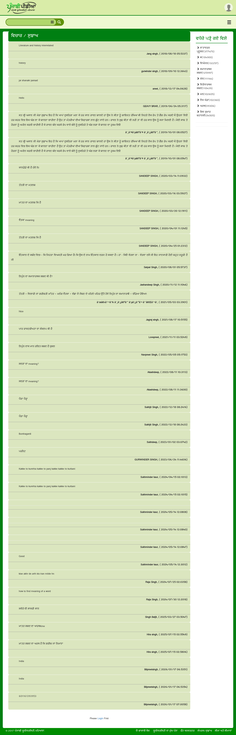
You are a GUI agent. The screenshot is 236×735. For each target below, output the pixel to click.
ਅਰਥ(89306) (207, 106)
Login (100, 719)
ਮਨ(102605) (207, 94)
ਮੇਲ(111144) (206, 79)
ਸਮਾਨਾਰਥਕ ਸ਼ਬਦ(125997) (205, 71)
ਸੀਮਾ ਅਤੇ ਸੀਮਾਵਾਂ (223, 731)
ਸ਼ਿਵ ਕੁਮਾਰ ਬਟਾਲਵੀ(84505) (206, 114)
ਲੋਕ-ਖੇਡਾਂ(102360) (209, 100)
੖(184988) (206, 58)
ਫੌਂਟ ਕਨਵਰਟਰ (188, 731)
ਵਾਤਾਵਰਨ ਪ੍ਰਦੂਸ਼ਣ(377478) (205, 50)
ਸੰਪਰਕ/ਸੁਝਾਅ (204, 731)
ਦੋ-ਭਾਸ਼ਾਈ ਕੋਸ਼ (143, 731)
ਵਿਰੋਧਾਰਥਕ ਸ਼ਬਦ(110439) (205, 87)
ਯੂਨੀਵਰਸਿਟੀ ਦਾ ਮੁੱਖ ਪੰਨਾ (165, 731)
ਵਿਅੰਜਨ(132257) (208, 63)
